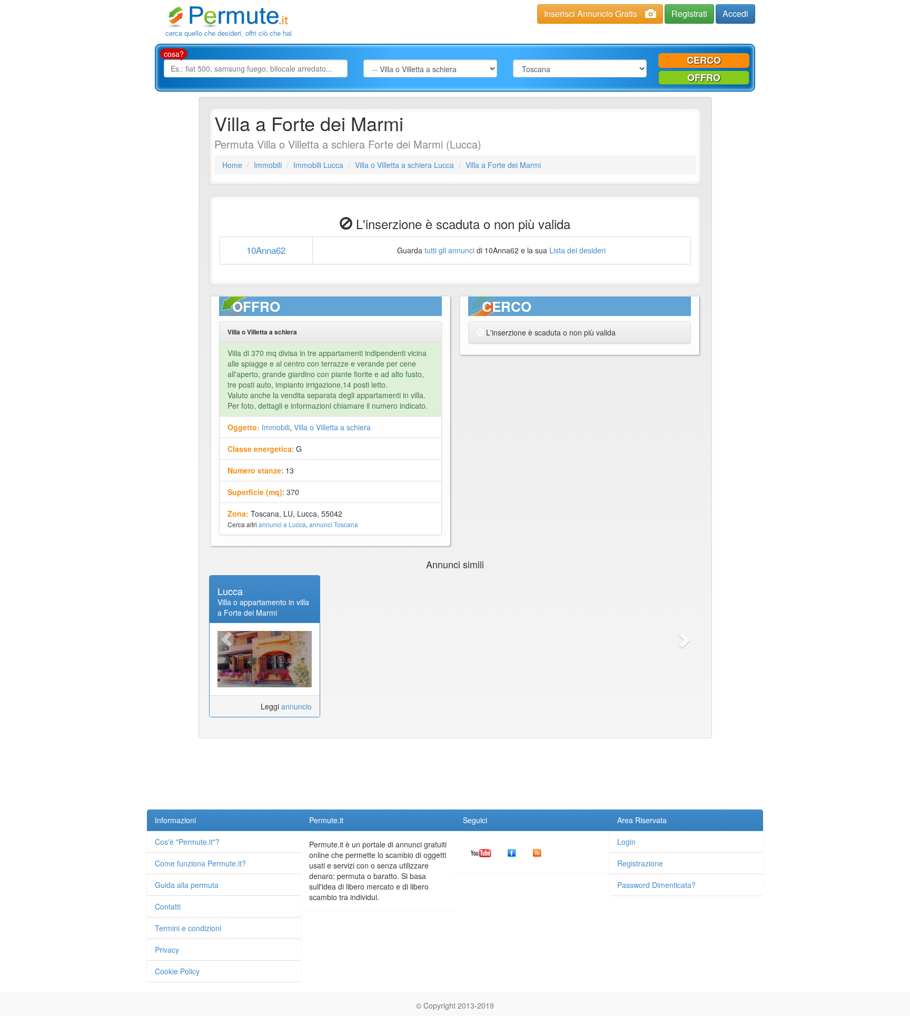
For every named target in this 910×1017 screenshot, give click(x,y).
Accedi (735, 13)
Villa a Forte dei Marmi (503, 165)
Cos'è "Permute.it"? (187, 841)
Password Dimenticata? (656, 885)
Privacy (167, 949)
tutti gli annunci (449, 250)
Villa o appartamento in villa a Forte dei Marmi (263, 607)
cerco (704, 60)
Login (626, 841)
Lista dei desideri (577, 250)
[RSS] (537, 852)
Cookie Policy (177, 971)
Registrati (689, 13)
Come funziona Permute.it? (200, 863)
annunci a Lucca (282, 524)
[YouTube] (481, 852)
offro (703, 77)
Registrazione (640, 863)
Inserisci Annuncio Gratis (590, 13)
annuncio (296, 706)
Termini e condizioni (188, 928)
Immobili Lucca (318, 165)
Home (232, 165)
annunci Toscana (333, 524)
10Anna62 (265, 249)
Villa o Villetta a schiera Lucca (404, 165)
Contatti (168, 906)
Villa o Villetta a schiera (332, 427)
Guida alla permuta (187, 885)
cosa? (174, 53)
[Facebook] (512, 852)
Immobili (268, 165)
